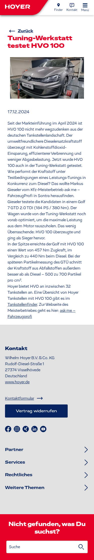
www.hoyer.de (17, 382)
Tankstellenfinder (22, 305)
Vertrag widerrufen (36, 411)
